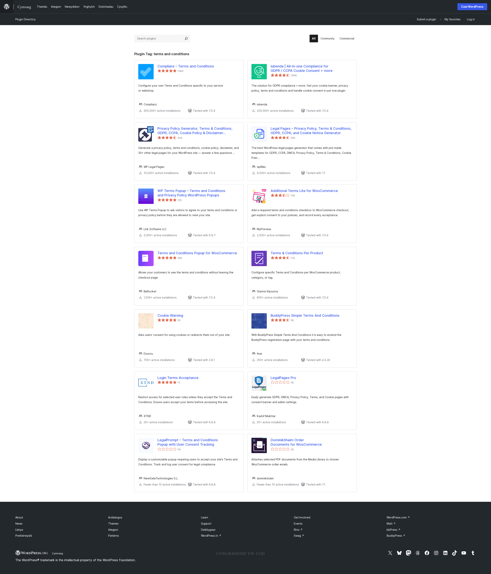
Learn (204, 517)
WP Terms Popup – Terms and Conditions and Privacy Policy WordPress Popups (191, 193)
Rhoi (298, 529)
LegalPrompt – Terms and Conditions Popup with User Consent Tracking (187, 442)
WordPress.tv (211, 535)
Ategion (113, 529)
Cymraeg (57, 553)
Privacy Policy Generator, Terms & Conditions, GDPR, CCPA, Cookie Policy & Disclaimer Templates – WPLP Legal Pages (194, 130)
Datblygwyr (208, 529)
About (19, 517)
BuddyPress (396, 535)
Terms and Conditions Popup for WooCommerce (197, 253)
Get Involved (302, 517)
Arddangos (115, 517)
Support (206, 523)
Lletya (19, 529)
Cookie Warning (170, 315)
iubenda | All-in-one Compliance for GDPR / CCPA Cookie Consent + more (302, 68)
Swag (299, 535)
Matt (391, 523)
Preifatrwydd (23, 535)
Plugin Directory (25, 19)
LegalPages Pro (283, 378)
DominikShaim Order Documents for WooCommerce (296, 442)
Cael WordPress (472, 6)
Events (298, 523)
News (18, 523)
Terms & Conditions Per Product (297, 253)
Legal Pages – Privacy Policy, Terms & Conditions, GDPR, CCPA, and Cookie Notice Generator (311, 130)
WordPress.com (398, 517)
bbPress (393, 529)
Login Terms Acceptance (178, 378)
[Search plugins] (186, 38)
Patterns (113, 535)
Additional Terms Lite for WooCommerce (304, 191)
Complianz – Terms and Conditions (185, 66)
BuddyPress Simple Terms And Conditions (305, 315)
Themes (113, 523)
